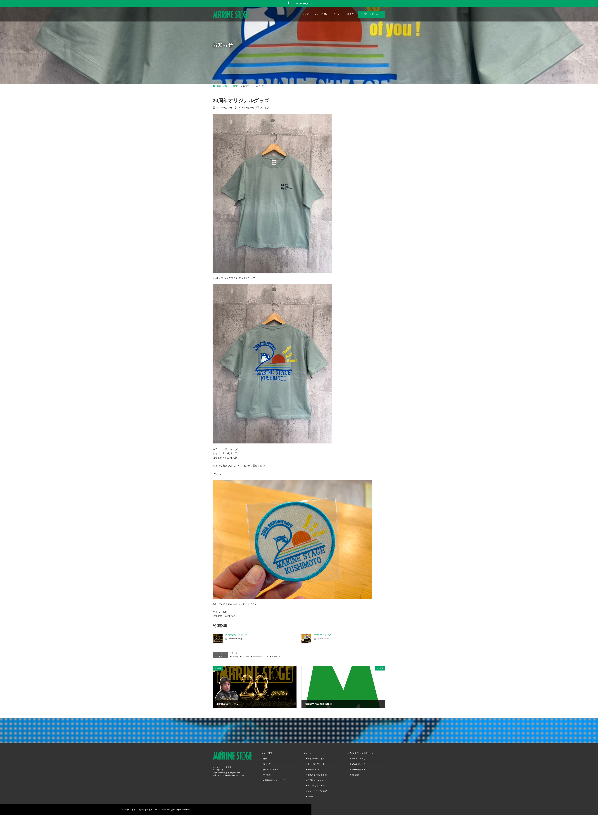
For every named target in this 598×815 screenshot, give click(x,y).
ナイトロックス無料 (316, 759)
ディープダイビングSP (317, 791)
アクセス (267, 775)
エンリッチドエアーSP (317, 786)
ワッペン (276, 657)
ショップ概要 (267, 753)
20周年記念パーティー (236, 634)
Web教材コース (358, 764)
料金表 (310, 797)
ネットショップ (301, 3)
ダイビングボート (270, 769)
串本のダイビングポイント (319, 775)
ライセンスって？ (359, 759)
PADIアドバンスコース (317, 780)
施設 (265, 759)
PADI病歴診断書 (358, 769)
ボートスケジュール (316, 764)
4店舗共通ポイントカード (274, 780)
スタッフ (267, 764)
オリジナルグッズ (322, 634)
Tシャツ (245, 657)
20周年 (235, 657)
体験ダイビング (314, 769)
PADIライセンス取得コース (361, 753)
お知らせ (233, 653)
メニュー (309, 753)
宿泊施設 (355, 775)
